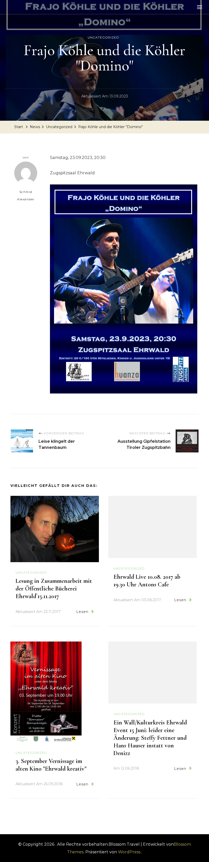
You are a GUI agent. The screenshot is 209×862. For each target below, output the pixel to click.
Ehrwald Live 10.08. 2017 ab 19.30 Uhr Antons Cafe (146, 580)
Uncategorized (103, 37)
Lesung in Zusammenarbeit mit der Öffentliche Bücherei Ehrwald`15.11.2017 (54, 588)
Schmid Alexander (25, 195)
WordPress (129, 851)
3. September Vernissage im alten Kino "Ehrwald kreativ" (51, 764)
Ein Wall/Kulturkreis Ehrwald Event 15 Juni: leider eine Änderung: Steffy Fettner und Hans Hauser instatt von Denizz (150, 738)
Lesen (82, 611)
